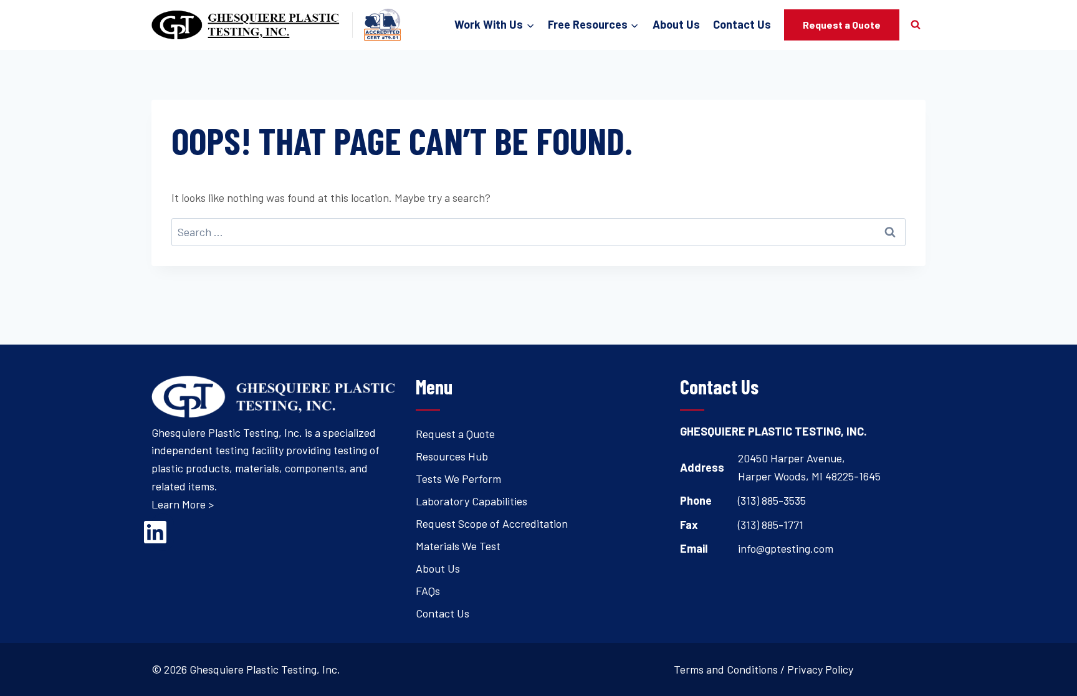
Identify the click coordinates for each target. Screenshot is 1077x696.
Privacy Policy (820, 669)
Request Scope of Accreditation (492, 523)
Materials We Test (458, 546)
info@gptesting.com (785, 548)
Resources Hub (452, 456)
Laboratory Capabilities (471, 501)
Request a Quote (842, 25)
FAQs (428, 591)
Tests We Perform (458, 478)
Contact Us (742, 24)
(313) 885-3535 (772, 500)
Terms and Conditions (726, 669)
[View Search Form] (916, 25)
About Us (676, 24)
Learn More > (182, 504)
